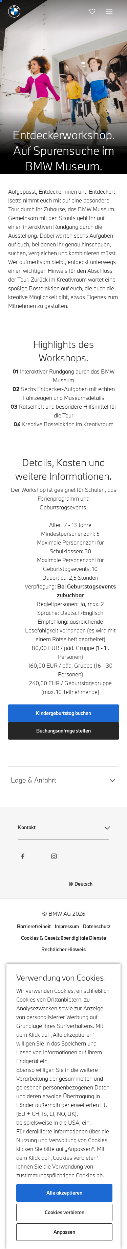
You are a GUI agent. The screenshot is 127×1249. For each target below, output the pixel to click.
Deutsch (83, 884)
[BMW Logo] (14, 11)
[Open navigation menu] (110, 11)
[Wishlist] (93, 11)
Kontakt (27, 827)
